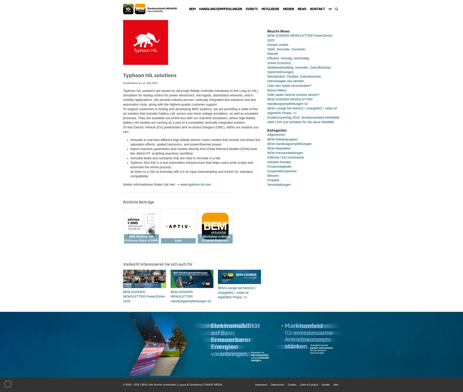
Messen (273, 175)
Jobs (335, 384)
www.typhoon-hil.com (195, 184)
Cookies (292, 384)
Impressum (261, 384)
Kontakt (317, 9)
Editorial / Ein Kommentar (285, 157)
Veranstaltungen (279, 185)
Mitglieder (270, 9)
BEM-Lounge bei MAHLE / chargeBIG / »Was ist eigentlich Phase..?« (237, 292)
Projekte (273, 180)
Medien (288, 9)
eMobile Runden (279, 162)
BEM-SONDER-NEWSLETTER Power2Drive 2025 (144, 296)
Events (252, 9)
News (302, 9)
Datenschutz (277, 384)
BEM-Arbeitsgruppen (282, 139)
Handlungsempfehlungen (220, 9)
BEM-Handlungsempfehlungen (289, 144)
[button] (336, 9)
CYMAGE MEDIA (212, 384)
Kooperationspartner (282, 171)
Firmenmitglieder (279, 166)
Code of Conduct (309, 384)
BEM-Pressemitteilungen (285, 153)
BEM (192, 9)
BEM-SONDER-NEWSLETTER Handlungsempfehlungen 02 (191, 296)
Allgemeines (276, 135)
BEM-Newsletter (279, 148)
